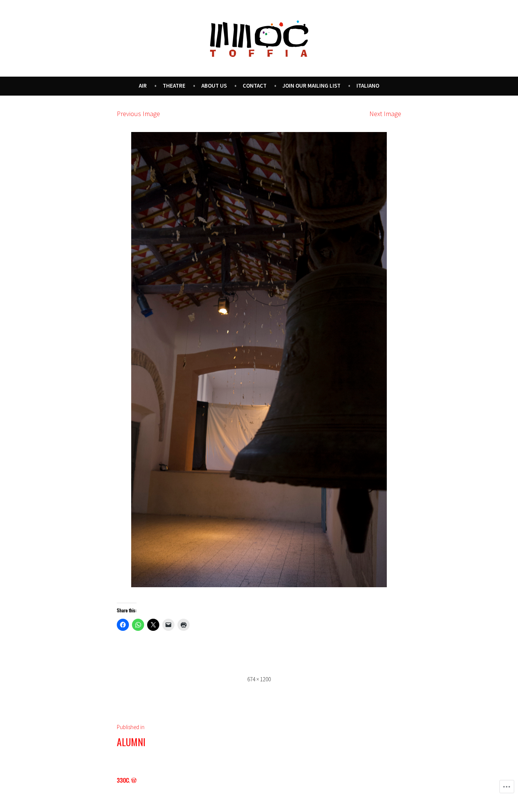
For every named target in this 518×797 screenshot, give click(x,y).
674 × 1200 (259, 679)
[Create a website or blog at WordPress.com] (134, 780)
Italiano (367, 85)
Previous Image (138, 113)
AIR (143, 85)
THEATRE (174, 85)
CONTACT (255, 85)
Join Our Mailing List (312, 85)
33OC (123, 780)
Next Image (385, 113)
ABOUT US (214, 85)
